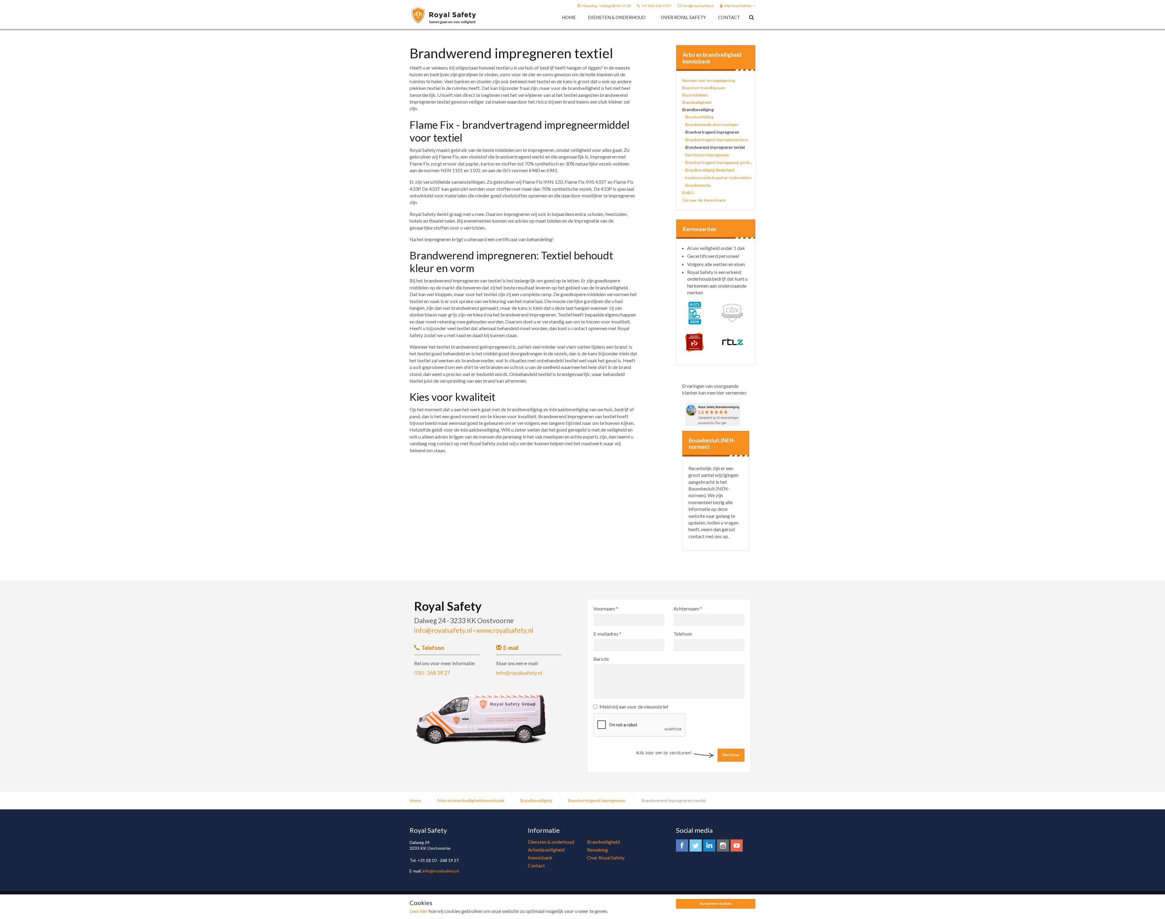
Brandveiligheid (696, 102)
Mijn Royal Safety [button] (737, 5)
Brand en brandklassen (703, 87)
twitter (696, 845)
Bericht (601, 659)
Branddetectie (698, 185)
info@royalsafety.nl (698, 5)
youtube (737, 845)
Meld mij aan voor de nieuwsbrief (633, 706)
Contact (729, 17)
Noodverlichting (699, 116)
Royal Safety (444, 15)
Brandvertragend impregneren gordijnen (718, 162)
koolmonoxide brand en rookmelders (718, 177)
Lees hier (419, 911)
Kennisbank (540, 857)
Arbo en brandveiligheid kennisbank (712, 58)
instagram (723, 845)
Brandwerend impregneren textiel (715, 147)
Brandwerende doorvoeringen (712, 124)
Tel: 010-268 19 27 (656, 5)
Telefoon (683, 634)
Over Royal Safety (683, 17)
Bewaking (597, 849)
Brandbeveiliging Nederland (709, 170)
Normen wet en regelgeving (708, 80)
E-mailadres (607, 634)
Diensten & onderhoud (617, 17)
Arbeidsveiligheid (546, 849)
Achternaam (688, 608)
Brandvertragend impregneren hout (716, 139)
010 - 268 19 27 (432, 672)
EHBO (688, 192)
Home (569, 17)
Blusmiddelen (695, 94)
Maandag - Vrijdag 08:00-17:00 (606, 5)
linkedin (709, 845)
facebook (682, 845)
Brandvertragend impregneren (712, 132)
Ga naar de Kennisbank (704, 200)
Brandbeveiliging (698, 109)
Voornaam (605, 608)
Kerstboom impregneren (707, 154)
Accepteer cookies (716, 903)
